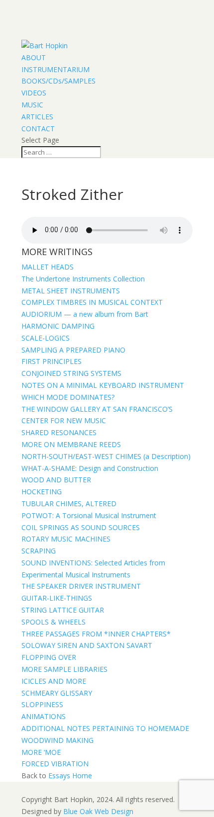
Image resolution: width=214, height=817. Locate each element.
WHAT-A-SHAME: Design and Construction (89, 468)
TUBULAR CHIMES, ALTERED (68, 503)
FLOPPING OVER (48, 657)
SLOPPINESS (42, 704)
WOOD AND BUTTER (56, 479)
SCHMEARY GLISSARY (56, 693)
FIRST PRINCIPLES (51, 361)
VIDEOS (33, 92)
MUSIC (32, 104)
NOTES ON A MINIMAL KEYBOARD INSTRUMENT (102, 385)
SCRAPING (38, 550)
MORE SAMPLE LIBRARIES (64, 669)
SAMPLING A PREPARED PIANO (73, 350)
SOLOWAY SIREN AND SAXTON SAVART (86, 645)
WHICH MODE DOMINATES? (67, 397)
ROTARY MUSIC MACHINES (65, 539)
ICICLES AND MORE (53, 681)
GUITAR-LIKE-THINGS (56, 598)
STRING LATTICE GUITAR (62, 610)
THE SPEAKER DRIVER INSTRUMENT (81, 586)
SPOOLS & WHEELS (53, 622)
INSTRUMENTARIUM (55, 69)
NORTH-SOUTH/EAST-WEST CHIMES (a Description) (106, 456)
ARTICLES (37, 116)
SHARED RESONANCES (59, 432)
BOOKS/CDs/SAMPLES (58, 81)
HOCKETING (41, 491)
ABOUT (33, 57)
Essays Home (70, 775)
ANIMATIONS (43, 716)
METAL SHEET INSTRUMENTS (70, 290)
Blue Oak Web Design (98, 811)
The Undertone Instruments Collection (83, 278)
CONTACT (38, 128)
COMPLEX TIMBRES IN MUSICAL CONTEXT (92, 302)
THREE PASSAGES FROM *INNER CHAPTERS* (96, 633)
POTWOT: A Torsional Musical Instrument (88, 515)
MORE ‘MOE (41, 752)
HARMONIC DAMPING (58, 326)
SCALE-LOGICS (45, 338)
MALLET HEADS (47, 267)
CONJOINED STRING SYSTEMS (71, 373)
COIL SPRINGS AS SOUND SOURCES (80, 527)
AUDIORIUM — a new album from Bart (84, 314)
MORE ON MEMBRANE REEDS (71, 444)
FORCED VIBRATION (55, 763)
